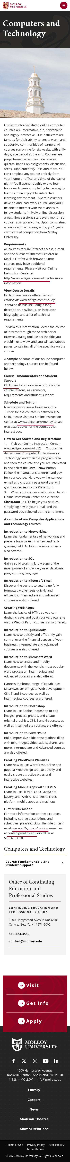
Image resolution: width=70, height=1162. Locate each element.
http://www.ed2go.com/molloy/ (26, 278)
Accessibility (56, 1144)
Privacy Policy (36, 1144)
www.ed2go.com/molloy (37, 300)
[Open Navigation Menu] (63, 5)
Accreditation (35, 1149)
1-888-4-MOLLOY (21, 1079)
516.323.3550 (19, 934)
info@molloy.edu (49, 1079)
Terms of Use (14, 1144)
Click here (11, 385)
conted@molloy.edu (22, 833)
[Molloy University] (35, 1045)
